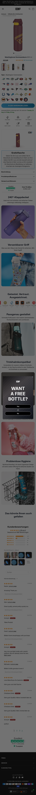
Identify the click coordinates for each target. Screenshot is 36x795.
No (18, 413)
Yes (18, 406)
